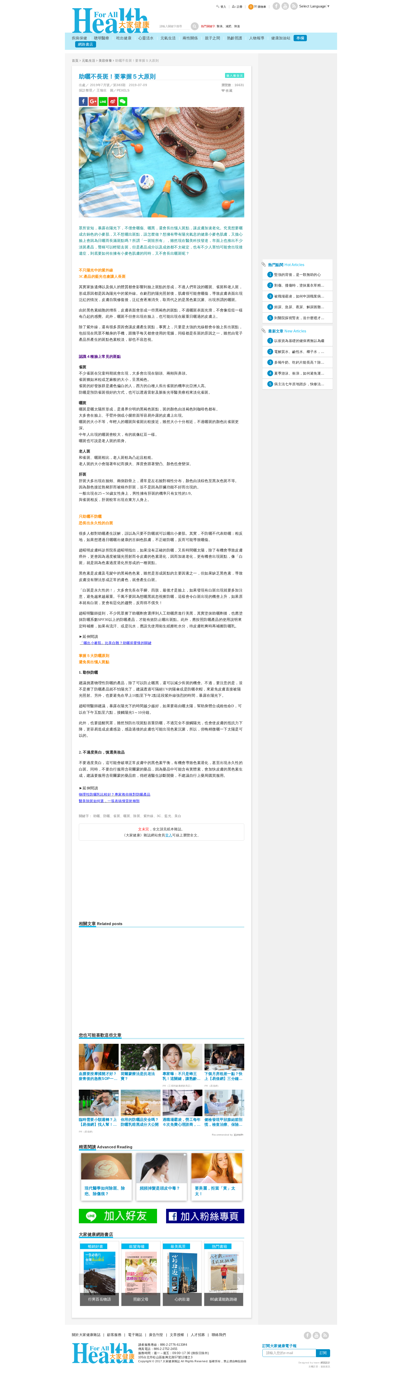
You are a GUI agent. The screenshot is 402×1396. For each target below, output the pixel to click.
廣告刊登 (156, 1335)
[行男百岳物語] (99, 1273)
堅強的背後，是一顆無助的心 (297, 275)
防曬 (106, 816)
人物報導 (257, 38)
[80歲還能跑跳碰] (224, 1273)
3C (159, 816)
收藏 (228, 90)
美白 (177, 816)
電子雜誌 (135, 1335)
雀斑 (116, 816)
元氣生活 (168, 38)
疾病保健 (79, 38)
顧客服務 (114, 1335)
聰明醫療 (101, 38)
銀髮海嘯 (136, 1246)
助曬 (96, 816)
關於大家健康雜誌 (86, 1335)
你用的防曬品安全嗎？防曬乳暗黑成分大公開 (140, 1122)
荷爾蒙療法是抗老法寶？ (138, 1076)
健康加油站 (280, 38)
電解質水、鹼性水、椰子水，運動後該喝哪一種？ (313, 352)
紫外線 (149, 816)
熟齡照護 (234, 38)
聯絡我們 (219, 1335)
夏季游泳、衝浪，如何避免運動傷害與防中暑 (310, 373)
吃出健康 (124, 38)
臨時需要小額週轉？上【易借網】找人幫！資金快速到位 (98, 1122)
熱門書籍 (219, 1246)
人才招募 (198, 1335)
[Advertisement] (118, 879)
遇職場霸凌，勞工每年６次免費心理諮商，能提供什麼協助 (182, 1122)
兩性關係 (190, 38)
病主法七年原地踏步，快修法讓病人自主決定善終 (313, 384)
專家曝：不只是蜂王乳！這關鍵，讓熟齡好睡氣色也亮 (182, 1076)
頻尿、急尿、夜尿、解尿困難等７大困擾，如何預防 (315, 307)
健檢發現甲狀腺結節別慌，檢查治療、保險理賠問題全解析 (223, 1122)
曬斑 (126, 816)
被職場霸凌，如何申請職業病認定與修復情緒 (310, 296)
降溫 (237, 26)
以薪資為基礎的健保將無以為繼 (299, 341)
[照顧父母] (141, 1273)
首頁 (75, 60)
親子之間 (212, 38)
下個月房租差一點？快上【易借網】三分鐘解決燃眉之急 (223, 1076)
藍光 (167, 816)
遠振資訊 (325, 1366)
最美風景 (178, 1246)
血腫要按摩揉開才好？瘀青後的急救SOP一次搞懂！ (98, 1076)
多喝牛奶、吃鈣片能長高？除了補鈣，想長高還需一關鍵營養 (322, 362)
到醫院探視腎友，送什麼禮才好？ (301, 318)
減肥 (228, 26)
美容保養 (105, 60)
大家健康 (111, 20)
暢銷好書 (95, 1246)
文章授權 (177, 1335)
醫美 (220, 26)
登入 (168, 835)
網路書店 (85, 44)
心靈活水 (146, 38)
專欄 (300, 38)
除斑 (136, 816)
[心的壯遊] (182, 1273)
